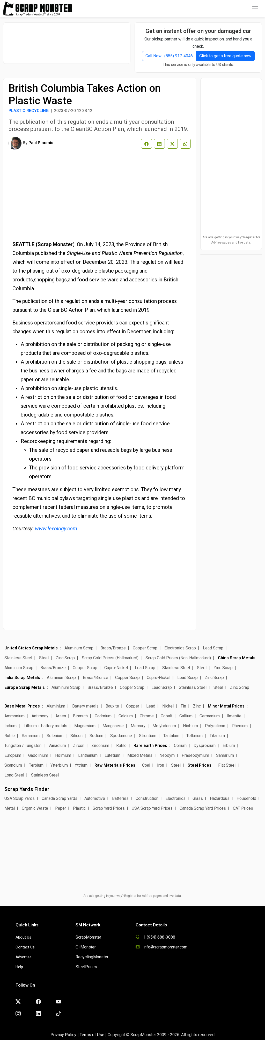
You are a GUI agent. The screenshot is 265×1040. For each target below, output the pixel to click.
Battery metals (85, 706)
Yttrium (81, 765)
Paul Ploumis (40, 142)
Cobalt (166, 715)
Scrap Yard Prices (109, 808)
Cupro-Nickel (116, 667)
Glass (198, 798)
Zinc (197, 706)
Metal (9, 808)
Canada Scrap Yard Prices (203, 808)
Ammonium (14, 715)
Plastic (79, 808)
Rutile (9, 735)
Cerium (180, 745)
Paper (60, 808)
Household (246, 798)
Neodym (167, 755)
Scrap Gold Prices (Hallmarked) (110, 657)
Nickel (168, 706)
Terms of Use (92, 1034)
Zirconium (100, 745)
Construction (147, 798)
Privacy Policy (63, 1034)
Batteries (120, 798)
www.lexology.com (56, 528)
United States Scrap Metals (31, 648)
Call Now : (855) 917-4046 (169, 55)
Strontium (147, 735)
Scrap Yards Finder (26, 789)
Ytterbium (59, 765)
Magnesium (84, 725)
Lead (150, 706)
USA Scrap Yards (19, 798)
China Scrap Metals (236, 657)
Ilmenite (234, 715)
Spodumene (121, 735)
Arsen (60, 715)
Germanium (210, 715)
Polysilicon (215, 725)
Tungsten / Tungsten (22, 745)
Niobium (190, 725)
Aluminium (56, 706)
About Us (23, 937)
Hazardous (220, 798)
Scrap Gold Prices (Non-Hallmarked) (178, 657)
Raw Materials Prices (114, 765)
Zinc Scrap (65, 657)
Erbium (229, 745)
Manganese (113, 725)
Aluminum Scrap (78, 648)
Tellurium (194, 735)
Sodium (96, 735)
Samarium (31, 735)
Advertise (24, 957)
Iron (160, 765)
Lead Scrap (213, 648)
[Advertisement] (69, 40)
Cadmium (103, 715)
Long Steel (14, 775)
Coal (146, 765)
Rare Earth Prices (150, 745)
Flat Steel (226, 765)
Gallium (186, 715)
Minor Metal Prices (226, 706)
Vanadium (57, 745)
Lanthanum (88, 755)
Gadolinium (38, 755)
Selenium (55, 735)
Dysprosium (205, 745)
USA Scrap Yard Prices (152, 808)
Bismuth (80, 715)
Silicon (76, 735)
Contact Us (25, 947)
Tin (183, 706)
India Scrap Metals (22, 677)
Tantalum (171, 735)
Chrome (147, 715)
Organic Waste (35, 808)
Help (19, 967)
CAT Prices (243, 808)
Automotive (94, 798)
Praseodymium (195, 755)
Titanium (217, 735)
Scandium (13, 765)
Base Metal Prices (22, 706)
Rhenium (240, 725)
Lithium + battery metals (45, 725)
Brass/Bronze (113, 648)
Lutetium (112, 755)
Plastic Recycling (29, 110)
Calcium (126, 715)
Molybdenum (164, 725)
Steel (44, 657)
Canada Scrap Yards (59, 798)
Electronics (175, 798)
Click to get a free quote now (225, 55)
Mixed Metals (139, 755)
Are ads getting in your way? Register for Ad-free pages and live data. (231, 239)
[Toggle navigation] (255, 9)
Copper (132, 706)
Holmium (63, 755)
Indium (10, 725)
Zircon (78, 745)
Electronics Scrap (180, 648)
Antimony (40, 715)
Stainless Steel (18, 657)
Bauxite (112, 706)
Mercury (138, 725)
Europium (12, 755)
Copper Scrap (145, 648)
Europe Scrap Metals (24, 687)
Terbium (36, 765)
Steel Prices (199, 765)
